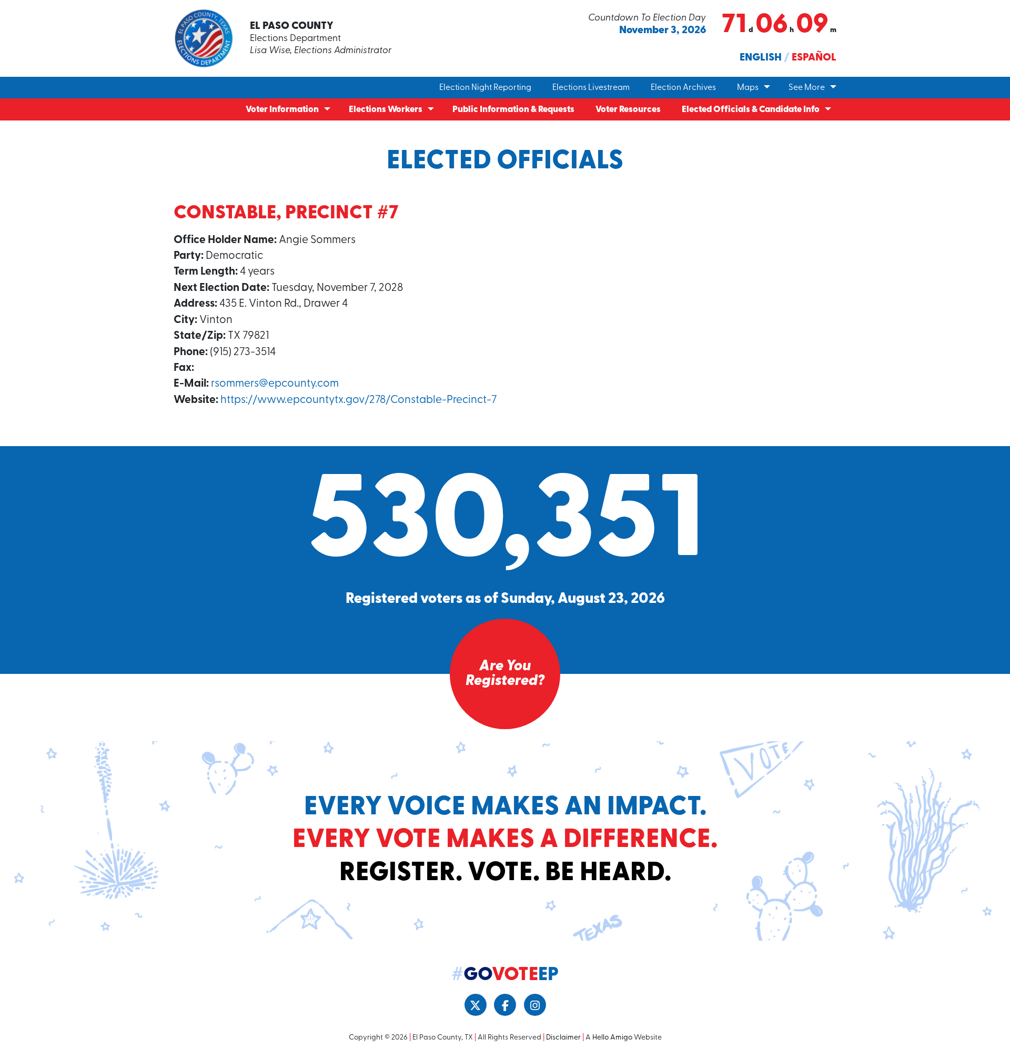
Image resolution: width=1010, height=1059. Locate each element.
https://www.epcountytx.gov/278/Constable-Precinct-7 (358, 400)
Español (814, 58)
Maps (748, 88)
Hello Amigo (612, 1038)
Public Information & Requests (513, 109)
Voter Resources (628, 109)
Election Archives (683, 88)
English (761, 58)
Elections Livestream (591, 88)
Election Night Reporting (485, 88)
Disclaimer (563, 1038)
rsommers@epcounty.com (275, 383)
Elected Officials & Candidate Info (751, 109)
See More (807, 88)
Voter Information (282, 109)
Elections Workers (385, 109)
